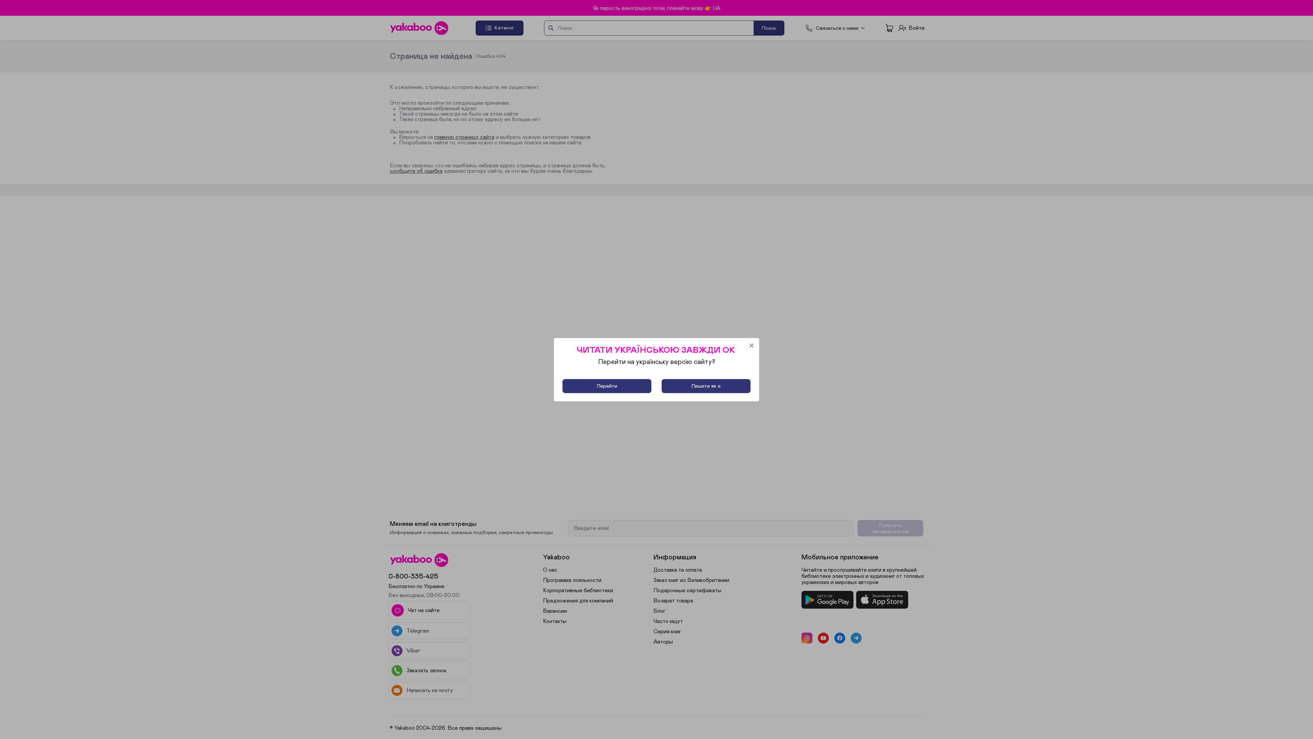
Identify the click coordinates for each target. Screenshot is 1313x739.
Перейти (607, 386)
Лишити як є (706, 386)
